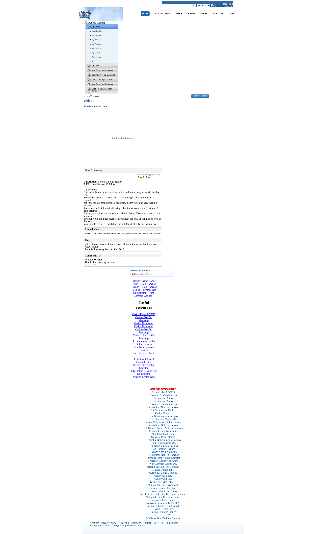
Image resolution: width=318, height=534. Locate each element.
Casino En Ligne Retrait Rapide (163, 506)
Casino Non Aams (163, 398)
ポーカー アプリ (163, 515)
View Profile (97, 31)
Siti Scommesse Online (163, 410)
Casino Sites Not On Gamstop (163, 407)
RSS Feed (96, 61)
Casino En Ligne (163, 475)
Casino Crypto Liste (163, 509)
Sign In (228, 6)
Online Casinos (163, 413)
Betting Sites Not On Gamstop (163, 466)
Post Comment (93, 170)
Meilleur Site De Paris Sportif (163, 485)
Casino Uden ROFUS (163, 392)
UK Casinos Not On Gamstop (163, 454)
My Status (96, 53)
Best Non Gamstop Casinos (163, 416)
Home (86, 96)
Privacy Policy (108, 522)
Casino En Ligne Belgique (163, 472)
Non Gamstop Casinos (102, 70)
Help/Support (170, 522)
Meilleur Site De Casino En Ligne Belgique (163, 494)
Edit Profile (96, 35)
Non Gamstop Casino (163, 434)
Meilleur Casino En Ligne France (163, 497)
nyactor (89, 259)
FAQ (159, 522)
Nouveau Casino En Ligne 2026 (163, 503)
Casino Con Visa (163, 478)
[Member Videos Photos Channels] (203, 5)
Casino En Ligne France (163, 500)
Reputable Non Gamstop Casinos (163, 440)
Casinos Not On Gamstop (103, 75)
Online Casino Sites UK (163, 442)
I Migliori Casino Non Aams (163, 460)
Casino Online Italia (163, 469)
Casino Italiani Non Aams (163, 491)
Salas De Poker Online (163, 437)
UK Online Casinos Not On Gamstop (163, 428)
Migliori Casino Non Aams (163, 431)
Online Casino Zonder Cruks (102, 90)
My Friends (96, 48)
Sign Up (226, 3)
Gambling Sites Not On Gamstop (163, 457)
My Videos (96, 40)
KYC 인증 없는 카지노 (163, 481)
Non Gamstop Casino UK (163, 419)
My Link (95, 66)
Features (94, 522)
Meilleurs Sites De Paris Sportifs (163, 518)
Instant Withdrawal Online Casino (163, 422)
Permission (96, 57)
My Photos (96, 44)
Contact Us (149, 522)
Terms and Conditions (129, 522)
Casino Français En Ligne (163, 488)
